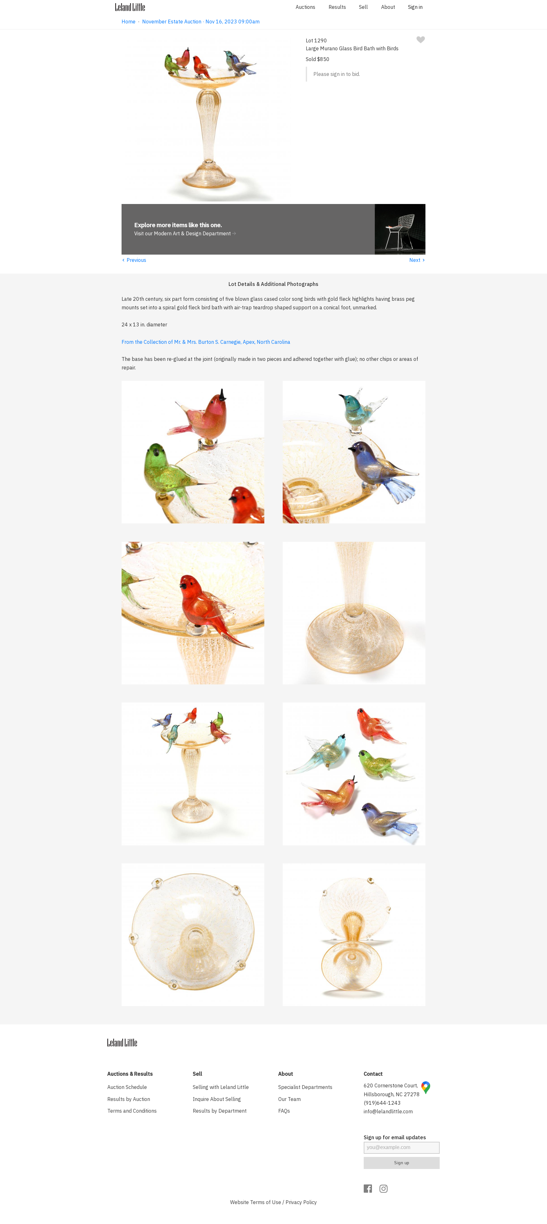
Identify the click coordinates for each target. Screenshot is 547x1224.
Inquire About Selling (217, 1099)
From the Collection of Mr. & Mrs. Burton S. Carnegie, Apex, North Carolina (206, 342)
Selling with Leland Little (221, 1087)
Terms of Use (265, 1202)
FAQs (284, 1111)
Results (337, 7)
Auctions (305, 7)
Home (128, 21)
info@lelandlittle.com (388, 1111)
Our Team (289, 1099)
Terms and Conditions (132, 1111)
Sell (363, 7)
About (388, 7)
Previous (134, 260)
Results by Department (220, 1111)
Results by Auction (128, 1099)
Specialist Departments (305, 1087)
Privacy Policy (301, 1202)
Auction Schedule (127, 1087)
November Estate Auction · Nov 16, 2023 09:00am (201, 21)
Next (417, 260)
